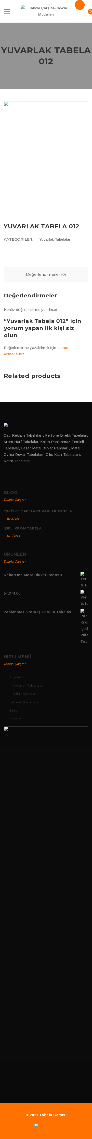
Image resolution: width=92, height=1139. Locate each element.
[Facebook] (6, 476)
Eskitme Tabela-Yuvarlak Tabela (38, 511)
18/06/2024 (14, 518)
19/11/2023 (13, 535)
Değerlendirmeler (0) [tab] (46, 274)
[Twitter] (16, 476)
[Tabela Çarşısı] (6, 425)
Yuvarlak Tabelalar (54, 239)
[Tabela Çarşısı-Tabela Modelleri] (46, 11)
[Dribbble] (26, 476)
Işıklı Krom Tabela (22, 528)
